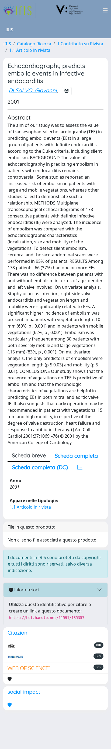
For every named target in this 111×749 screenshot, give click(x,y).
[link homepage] (19, 10)
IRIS (7, 44)
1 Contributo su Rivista (80, 44)
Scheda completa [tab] (76, 455)
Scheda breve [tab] (29, 455)
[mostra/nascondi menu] (105, 10)
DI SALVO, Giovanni (33, 90)
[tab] (79, 467)
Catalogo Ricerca (34, 44)
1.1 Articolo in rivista (29, 50)
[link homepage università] (69, 10)
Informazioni (26, 589)
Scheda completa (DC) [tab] (40, 467)
